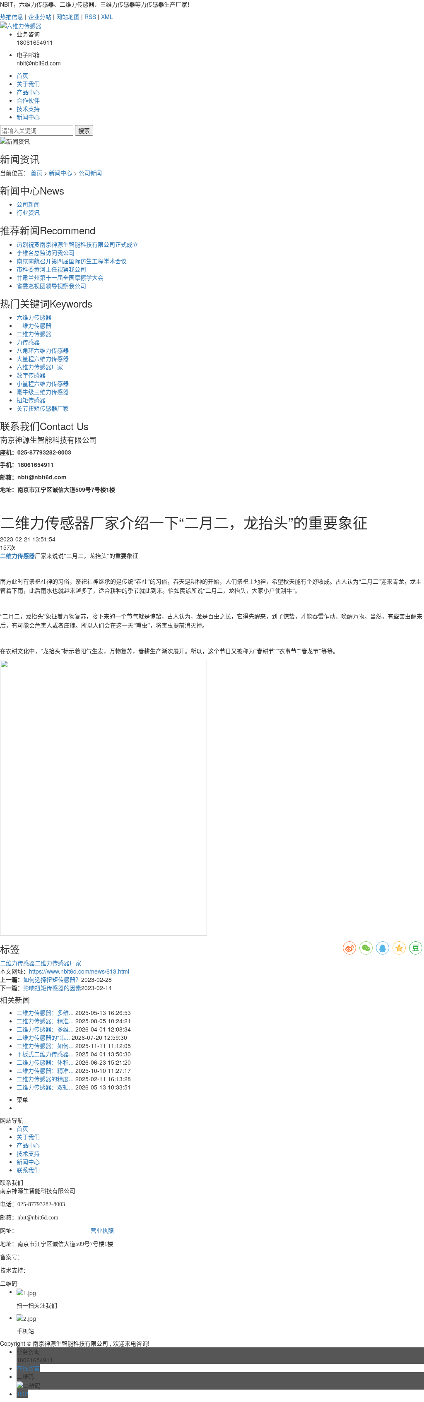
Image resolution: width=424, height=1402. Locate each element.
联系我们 (28, 1170)
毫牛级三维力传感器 (43, 391)
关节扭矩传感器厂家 (43, 408)
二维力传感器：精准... (45, 1021)
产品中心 (28, 92)
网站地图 (68, 16)
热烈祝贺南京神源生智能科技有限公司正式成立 (77, 244)
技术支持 (28, 108)
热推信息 (11, 16)
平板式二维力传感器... (45, 1054)
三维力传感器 (34, 325)
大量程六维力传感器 (43, 358)
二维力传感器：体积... (45, 1062)
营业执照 (102, 1231)
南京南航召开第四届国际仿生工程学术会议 (72, 261)
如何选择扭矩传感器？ (52, 979)
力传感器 (28, 342)
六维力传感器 (34, 317)
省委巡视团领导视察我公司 (51, 285)
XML (107, 16)
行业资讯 (28, 212)
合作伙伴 (28, 100)
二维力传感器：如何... (45, 1045)
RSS (90, 16)
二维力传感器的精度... (45, 1079)
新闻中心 (28, 117)
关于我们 (28, 83)
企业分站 (39, 16)
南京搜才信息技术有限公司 (64, 1270)
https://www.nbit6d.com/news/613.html (79, 971)
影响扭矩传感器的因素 (52, 988)
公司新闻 (90, 172)
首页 (22, 75)
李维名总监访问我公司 (46, 252)
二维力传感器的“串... (43, 1037)
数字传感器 (31, 375)
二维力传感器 (34, 333)
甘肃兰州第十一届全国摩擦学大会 (60, 277)
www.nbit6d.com (37, 1231)
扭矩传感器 (31, 400)
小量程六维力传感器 (43, 383)
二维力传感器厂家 (58, 963)
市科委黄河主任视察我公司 (51, 269)
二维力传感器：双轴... (45, 1087)
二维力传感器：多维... (45, 1012)
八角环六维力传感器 (43, 350)
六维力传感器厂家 (40, 367)
